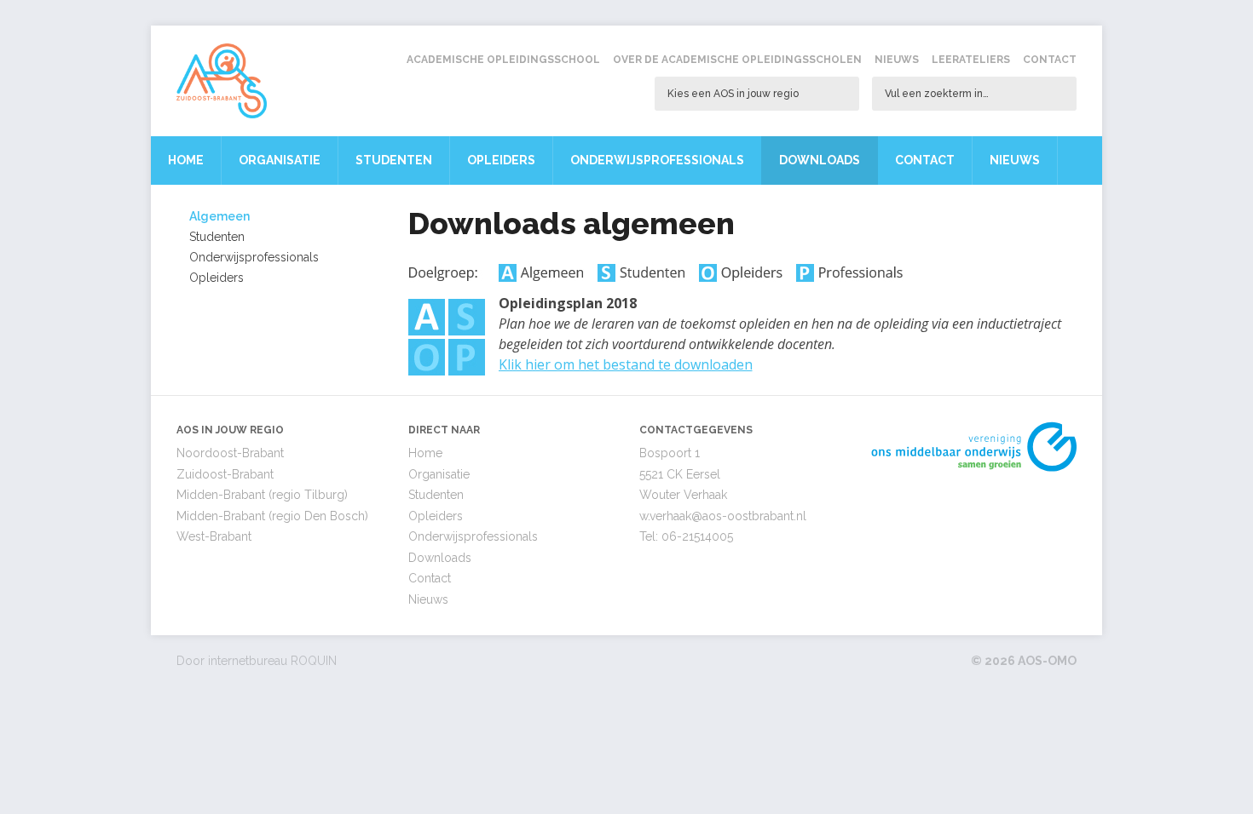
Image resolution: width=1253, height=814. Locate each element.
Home (186, 160)
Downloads (819, 160)
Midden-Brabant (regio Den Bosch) (272, 516)
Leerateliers (971, 60)
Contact (1050, 60)
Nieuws (897, 60)
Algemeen (219, 216)
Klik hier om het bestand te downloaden (626, 364)
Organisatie (279, 160)
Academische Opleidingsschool (503, 60)
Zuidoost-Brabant (225, 474)
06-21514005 (697, 536)
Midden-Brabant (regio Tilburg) (262, 495)
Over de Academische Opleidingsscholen (737, 60)
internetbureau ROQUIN (272, 661)
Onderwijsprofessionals (657, 160)
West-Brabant (213, 536)
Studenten (393, 160)
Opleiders (501, 160)
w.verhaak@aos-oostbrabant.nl (722, 516)
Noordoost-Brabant (230, 453)
